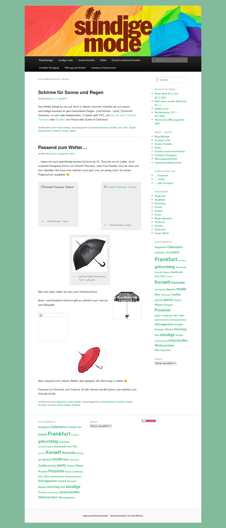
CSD (167, 252)
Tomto (179, 335)
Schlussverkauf (178, 319)
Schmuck (160, 222)
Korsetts (178, 282)
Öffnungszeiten (163, 350)
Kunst (158, 214)
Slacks (169, 329)
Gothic (129, 401)
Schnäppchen (164, 324)
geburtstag (165, 266)
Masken (171, 289)
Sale (181, 315)
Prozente (163, 310)
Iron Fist (160, 276)
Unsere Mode (63, 127)
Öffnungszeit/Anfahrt (75, 67)
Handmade (176, 272)
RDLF (176, 315)
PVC (126, 127)
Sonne (65, 130)
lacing (158, 289)
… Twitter (160, 179)
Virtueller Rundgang (49, 67)
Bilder (103, 60)
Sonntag (180, 329)
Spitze (73, 130)
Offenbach (166, 294)
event (174, 252)
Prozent (168, 305)
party (168, 299)
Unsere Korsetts (86, 60)
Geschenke (181, 267)
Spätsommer (162, 108)
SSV (157, 335)
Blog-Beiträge (46, 60)
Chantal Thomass (99, 127)
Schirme (57, 130)
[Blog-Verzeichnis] (149, 421)
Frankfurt (120, 401)
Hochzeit (42, 404)
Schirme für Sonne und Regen (70, 92)
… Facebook (161, 175)
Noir (157, 294)
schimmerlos (162, 319)
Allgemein (61, 401)
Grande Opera (162, 272)
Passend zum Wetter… (62, 147)
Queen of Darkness (164, 315)
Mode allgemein (163, 218)
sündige (167, 334)
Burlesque (160, 203)
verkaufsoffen (177, 340)
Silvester (159, 329)
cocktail (159, 252)
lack (120, 127)
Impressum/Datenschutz (103, 67)
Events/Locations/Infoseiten (126, 60)
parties (159, 300)
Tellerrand (160, 229)
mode (181, 289)
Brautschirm (108, 401)
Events (158, 207)
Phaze (159, 305)
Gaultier (60, 119)
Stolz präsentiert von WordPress (126, 515)
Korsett (52, 404)
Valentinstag (160, 340)
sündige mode (65, 60)
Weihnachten (164, 345)
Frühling (182, 260)
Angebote (160, 199)
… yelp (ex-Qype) (164, 183)
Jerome (169, 276)
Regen (132, 127)
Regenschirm (45, 130)
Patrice (177, 300)
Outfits (60, 404)
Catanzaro (175, 246)
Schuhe (159, 225)
